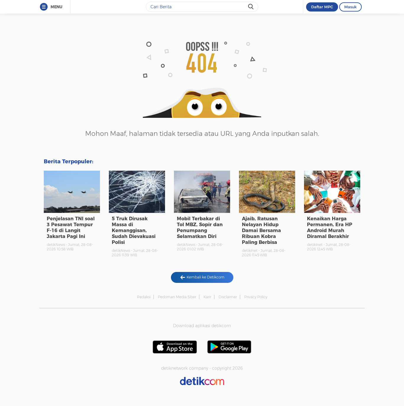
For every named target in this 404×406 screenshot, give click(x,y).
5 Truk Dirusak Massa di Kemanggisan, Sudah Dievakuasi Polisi (134, 230)
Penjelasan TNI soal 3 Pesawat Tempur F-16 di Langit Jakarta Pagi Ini (71, 227)
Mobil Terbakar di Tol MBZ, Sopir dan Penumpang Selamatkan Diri (200, 227)
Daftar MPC (322, 6)
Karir (207, 297)
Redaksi (144, 297)
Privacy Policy (255, 297)
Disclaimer (228, 297)
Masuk (350, 6)
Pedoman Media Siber (177, 297)
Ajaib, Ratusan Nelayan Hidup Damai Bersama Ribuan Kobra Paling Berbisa (261, 230)
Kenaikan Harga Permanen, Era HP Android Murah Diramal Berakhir (329, 227)
